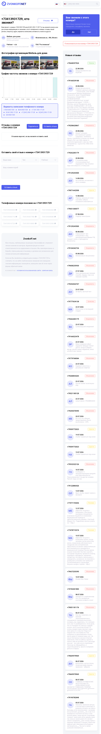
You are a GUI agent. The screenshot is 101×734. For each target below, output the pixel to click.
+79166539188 (80, 81)
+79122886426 (73, 486)
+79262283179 (80, 153)
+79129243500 (80, 173)
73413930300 (9, 210)
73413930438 (28, 210)
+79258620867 (80, 125)
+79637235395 (80, 571)
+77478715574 (80, 530)
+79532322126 (80, 464)
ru (59, 4)
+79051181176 (80, 607)
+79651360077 (80, 209)
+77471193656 (80, 503)
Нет (89, 32)
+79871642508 (80, 190)
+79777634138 (80, 301)
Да (73, 32)
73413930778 (28, 217)
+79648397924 (80, 63)
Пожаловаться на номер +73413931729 (81, 44)
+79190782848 (73, 697)
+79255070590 (80, 411)
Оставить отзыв (50, 126)
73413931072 (9, 223)
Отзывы (46, 21)
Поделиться (33, 126)
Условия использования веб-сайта (29, 270)
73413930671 (9, 217)
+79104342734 (80, 248)
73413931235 (48, 223)
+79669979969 (80, 656)
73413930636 (48, 210)
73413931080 (28, 223)
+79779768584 (80, 358)
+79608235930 (80, 266)
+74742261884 (80, 589)
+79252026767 (80, 284)
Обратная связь (47, 270)
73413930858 (48, 217)
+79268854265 (80, 376)
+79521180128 (80, 393)
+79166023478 (80, 336)
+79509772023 (80, 429)
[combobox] (65, 4)
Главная (4, 15)
